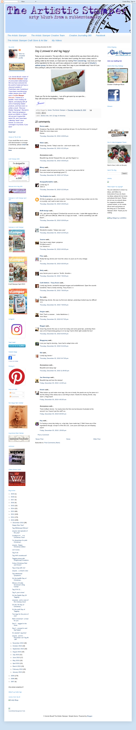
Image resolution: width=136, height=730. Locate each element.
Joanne (42, 239)
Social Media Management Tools (16, 711)
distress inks (45, 115)
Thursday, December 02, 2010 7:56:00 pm (54, 290)
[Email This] (37, 113)
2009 (13, 676)
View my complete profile (22, 56)
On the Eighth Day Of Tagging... (19, 596)
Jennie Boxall (11, 355)
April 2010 (16, 663)
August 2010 (17, 652)
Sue (41, 297)
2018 (13, 497)
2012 (13, 514)
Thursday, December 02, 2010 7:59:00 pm (54, 305)
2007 (13, 681)
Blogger (89, 716)
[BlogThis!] (39, 113)
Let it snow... (16, 550)
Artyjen (42, 311)
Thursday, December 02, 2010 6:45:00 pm (54, 249)
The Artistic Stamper (17, 35)
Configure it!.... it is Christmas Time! (18, 536)
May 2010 (16, 660)
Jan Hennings (45, 377)
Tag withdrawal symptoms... (17, 574)
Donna (42, 126)
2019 (13, 494)
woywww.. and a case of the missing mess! (20, 601)
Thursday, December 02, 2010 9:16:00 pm (54, 346)
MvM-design (44, 210)
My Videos (57, 40)
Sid (41, 353)
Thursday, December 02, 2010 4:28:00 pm (54, 136)
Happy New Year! (18, 525)
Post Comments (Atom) (52, 442)
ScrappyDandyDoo (46, 182)
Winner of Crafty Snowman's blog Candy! (18, 584)
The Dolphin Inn (46, 196)
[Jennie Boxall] (10, 359)
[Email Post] (90, 110)
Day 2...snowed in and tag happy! (19, 629)
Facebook (100, 35)
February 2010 (18, 669)
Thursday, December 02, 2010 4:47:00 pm (54, 175)
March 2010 (17, 666)
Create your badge (13, 361)
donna (42, 227)
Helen (42, 143)
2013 (13, 511)
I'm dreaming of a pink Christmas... (19, 541)
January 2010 (17, 672)
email (24, 144)
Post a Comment (43, 435)
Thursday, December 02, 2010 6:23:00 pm (54, 233)
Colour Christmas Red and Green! (19, 564)
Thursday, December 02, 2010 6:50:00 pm (54, 263)
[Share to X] (41, 113)
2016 (13, 502)
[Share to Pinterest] (45, 113)
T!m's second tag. (79, 61)
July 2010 (16, 654)
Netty (42, 270)
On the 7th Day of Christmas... (18, 605)
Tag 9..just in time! (18, 592)
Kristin (42, 389)
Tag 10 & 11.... (17, 589)
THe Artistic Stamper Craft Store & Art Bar (27, 40)
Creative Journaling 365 (80, 35)
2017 (13, 500)
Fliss (41, 256)
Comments (15, 396)
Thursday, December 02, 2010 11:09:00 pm (54, 370)
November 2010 (18, 643)
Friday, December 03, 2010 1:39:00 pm (53, 430)
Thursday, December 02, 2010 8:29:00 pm (54, 334)
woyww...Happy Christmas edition (19, 546)
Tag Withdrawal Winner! (20, 528)
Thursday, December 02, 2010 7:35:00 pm (54, 276)
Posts (13, 393)
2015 (13, 505)
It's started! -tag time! (19, 633)
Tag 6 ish (15, 552)
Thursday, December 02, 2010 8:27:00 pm (54, 319)
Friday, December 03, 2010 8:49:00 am (53, 414)
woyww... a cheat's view (20, 571)
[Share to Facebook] (43, 113)
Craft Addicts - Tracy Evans (50, 283)
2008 (13, 678)
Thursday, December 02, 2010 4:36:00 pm (54, 161)
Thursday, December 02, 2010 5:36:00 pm (54, 204)
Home (68, 439)
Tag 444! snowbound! (19, 555)
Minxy (42, 167)
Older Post (96, 439)
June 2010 (16, 657)
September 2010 (18, 649)
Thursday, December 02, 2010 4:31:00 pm (54, 148)
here (10, 150)
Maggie (42, 326)
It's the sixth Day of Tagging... (18, 610)
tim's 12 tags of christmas (57, 115)
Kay (41, 420)
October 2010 (17, 646)
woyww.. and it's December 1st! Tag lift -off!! (20, 637)
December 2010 (18, 522)
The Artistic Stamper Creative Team (48, 35)
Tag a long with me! (18, 568)
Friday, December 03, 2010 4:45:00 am (53, 399)
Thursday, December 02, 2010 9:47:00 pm (54, 358)
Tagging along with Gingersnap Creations (20, 559)
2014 (13, 508)
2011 (12, 517)
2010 (13, 520)
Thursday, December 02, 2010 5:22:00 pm (54, 189)
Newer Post (39, 439)
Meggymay (44, 340)
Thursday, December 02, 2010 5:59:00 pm (54, 220)
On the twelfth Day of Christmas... (19, 579)
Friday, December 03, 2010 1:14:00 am (53, 383)
